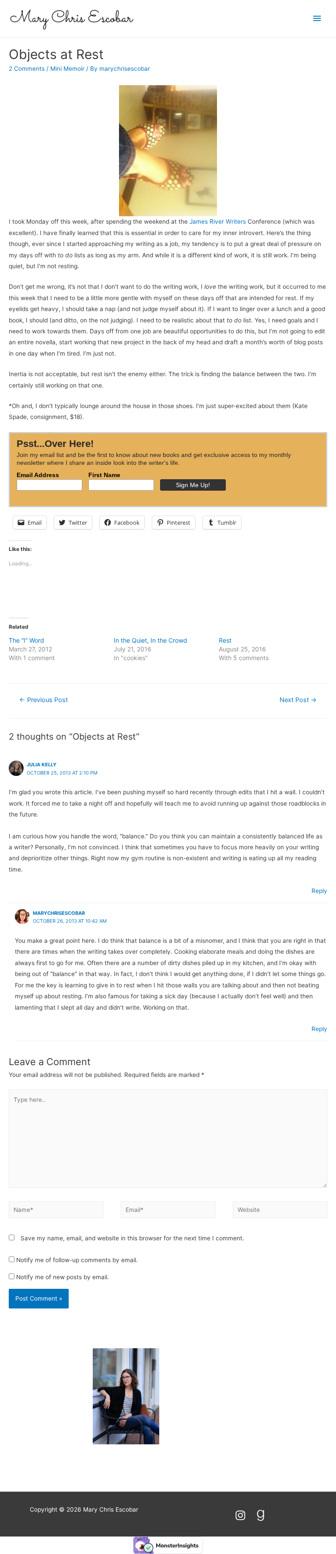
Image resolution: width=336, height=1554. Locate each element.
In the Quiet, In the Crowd (150, 640)
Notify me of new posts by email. (62, 1277)
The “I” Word (26, 640)
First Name (104, 474)
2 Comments (27, 68)
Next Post (298, 700)
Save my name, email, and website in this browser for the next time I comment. (132, 1238)
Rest (225, 640)
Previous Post (43, 700)
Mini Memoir (67, 68)
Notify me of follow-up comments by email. (77, 1259)
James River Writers (217, 221)
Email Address (38, 474)
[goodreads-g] (262, 1515)
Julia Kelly (41, 764)
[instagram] (244, 1515)
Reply (319, 890)
